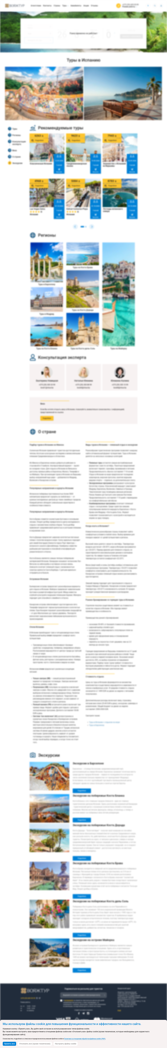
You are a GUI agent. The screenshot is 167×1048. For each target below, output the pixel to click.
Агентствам (36, 6)
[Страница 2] (85, 226)
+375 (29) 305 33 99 (47, 385)
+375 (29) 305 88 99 (83, 385)
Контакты (47, 6)
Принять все (9, 1044)
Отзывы (94, 6)
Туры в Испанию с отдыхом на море (104, 722)
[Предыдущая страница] (75, 226)
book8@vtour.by (119, 388)
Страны (57, 6)
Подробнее (47, 418)
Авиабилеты (76, 6)
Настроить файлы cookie (65, 1044)
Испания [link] (43, 15)
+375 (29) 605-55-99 (130, 5)
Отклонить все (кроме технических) (34, 1044)
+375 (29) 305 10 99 (120, 385)
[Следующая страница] (91, 226)
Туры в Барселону (96, 725)
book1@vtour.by (47, 388)
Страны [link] (33, 15)
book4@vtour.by (83, 388)
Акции (86, 6)
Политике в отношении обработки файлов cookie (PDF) (84, 1039)
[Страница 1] (82, 226)
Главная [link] (23, 15)
